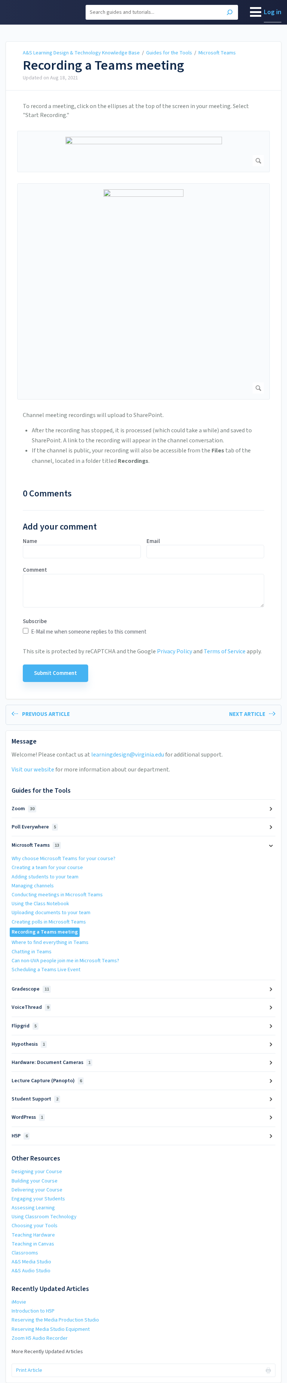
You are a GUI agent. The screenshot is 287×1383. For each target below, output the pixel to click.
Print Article (29, 1370)
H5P (20, 1136)
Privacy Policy (174, 651)
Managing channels (33, 886)
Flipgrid (24, 1026)
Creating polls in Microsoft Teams (49, 922)
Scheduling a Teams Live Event (46, 969)
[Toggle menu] (255, 12)
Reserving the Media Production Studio (55, 1320)
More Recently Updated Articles (47, 1351)
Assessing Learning (33, 1208)
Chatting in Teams (32, 952)
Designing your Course (37, 1171)
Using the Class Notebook (40, 903)
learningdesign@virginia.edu (127, 755)
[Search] (229, 13)
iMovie (19, 1302)
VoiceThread (30, 1007)
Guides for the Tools (169, 53)
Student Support (35, 1099)
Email (153, 541)
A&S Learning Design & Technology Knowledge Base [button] (41, 12)
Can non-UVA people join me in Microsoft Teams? (65, 960)
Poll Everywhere (34, 827)
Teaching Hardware (33, 1235)
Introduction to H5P (33, 1311)
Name (30, 541)
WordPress (27, 1117)
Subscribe (35, 621)
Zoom (23, 808)
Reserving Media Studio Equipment (51, 1329)
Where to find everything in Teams (50, 942)
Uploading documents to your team (51, 912)
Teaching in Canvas (33, 1244)
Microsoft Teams (217, 53)
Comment (35, 570)
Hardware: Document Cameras (51, 1062)
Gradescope (30, 989)
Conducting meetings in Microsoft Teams (57, 895)
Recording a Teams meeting (103, 65)
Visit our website (33, 769)
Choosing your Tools (35, 1225)
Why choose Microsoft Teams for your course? (63, 858)
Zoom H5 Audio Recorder (40, 1338)
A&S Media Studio (31, 1262)
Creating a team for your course (47, 867)
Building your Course (35, 1181)
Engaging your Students (38, 1199)
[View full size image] (143, 151)
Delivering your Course (37, 1190)
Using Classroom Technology (44, 1217)
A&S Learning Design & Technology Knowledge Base (81, 53)
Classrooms (25, 1253)
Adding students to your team (45, 877)
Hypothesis (28, 1044)
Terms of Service (225, 651)
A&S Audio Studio (31, 1271)
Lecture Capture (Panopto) (47, 1080)
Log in (272, 12)
